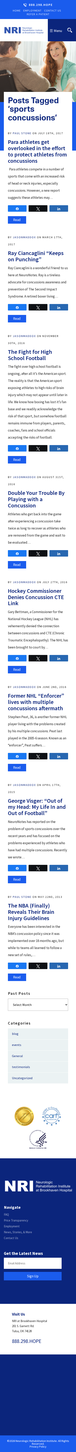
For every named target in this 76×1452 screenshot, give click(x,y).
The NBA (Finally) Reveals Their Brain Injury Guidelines (31, 912)
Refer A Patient (38, 14)
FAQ (6, 1214)
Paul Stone (22, 133)
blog (15, 1034)
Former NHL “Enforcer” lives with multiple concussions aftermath (36, 702)
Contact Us (52, 10)
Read (17, 220)
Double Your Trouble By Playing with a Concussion (36, 499)
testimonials (21, 1067)
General (17, 1056)
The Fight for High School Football (30, 355)
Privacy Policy (38, 1446)
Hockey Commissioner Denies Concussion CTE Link (36, 597)
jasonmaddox (24, 237)
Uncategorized (22, 1078)
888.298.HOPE (41, 5)
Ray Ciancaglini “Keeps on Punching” (36, 256)
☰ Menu (56, 30)
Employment (32, 10)
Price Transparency (16, 1220)
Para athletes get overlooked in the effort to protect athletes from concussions (37, 151)
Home (17, 10)
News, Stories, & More (18, 1232)
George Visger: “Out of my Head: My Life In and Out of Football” (37, 807)
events (16, 1045)
